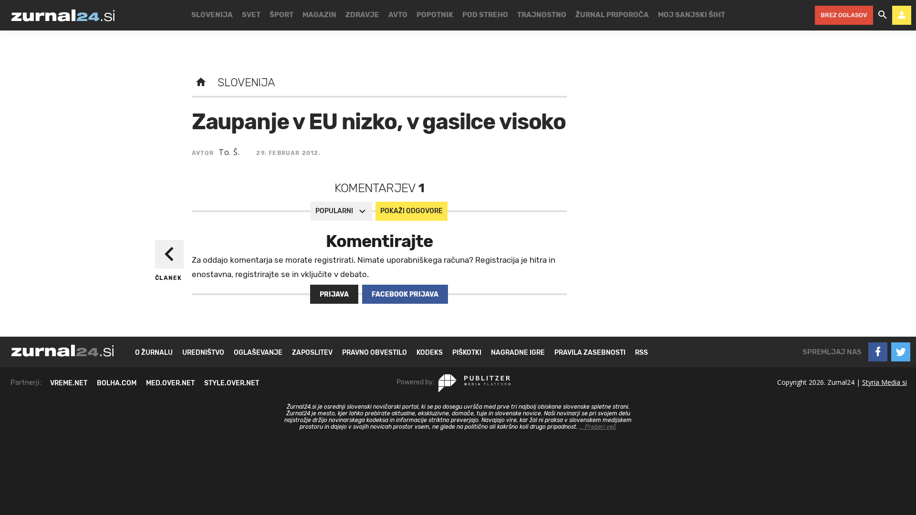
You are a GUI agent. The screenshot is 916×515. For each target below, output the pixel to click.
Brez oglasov (844, 15)
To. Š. (229, 152)
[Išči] (882, 15)
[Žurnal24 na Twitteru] (900, 351)
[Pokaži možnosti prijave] (901, 15)
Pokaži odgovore (411, 211)
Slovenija (246, 82)
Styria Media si (884, 382)
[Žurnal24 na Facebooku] (877, 351)
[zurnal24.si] (62, 15)
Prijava (334, 294)
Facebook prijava (405, 294)
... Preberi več (597, 426)
